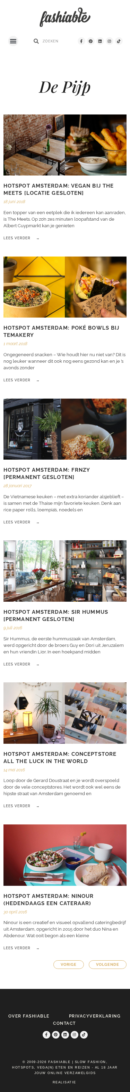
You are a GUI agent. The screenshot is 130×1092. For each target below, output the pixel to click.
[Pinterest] (91, 41)
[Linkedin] (100, 41)
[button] (13, 41)
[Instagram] (109, 41)
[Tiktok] (119, 41)
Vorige (69, 964)
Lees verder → (21, 238)
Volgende (107, 964)
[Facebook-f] (81, 41)
